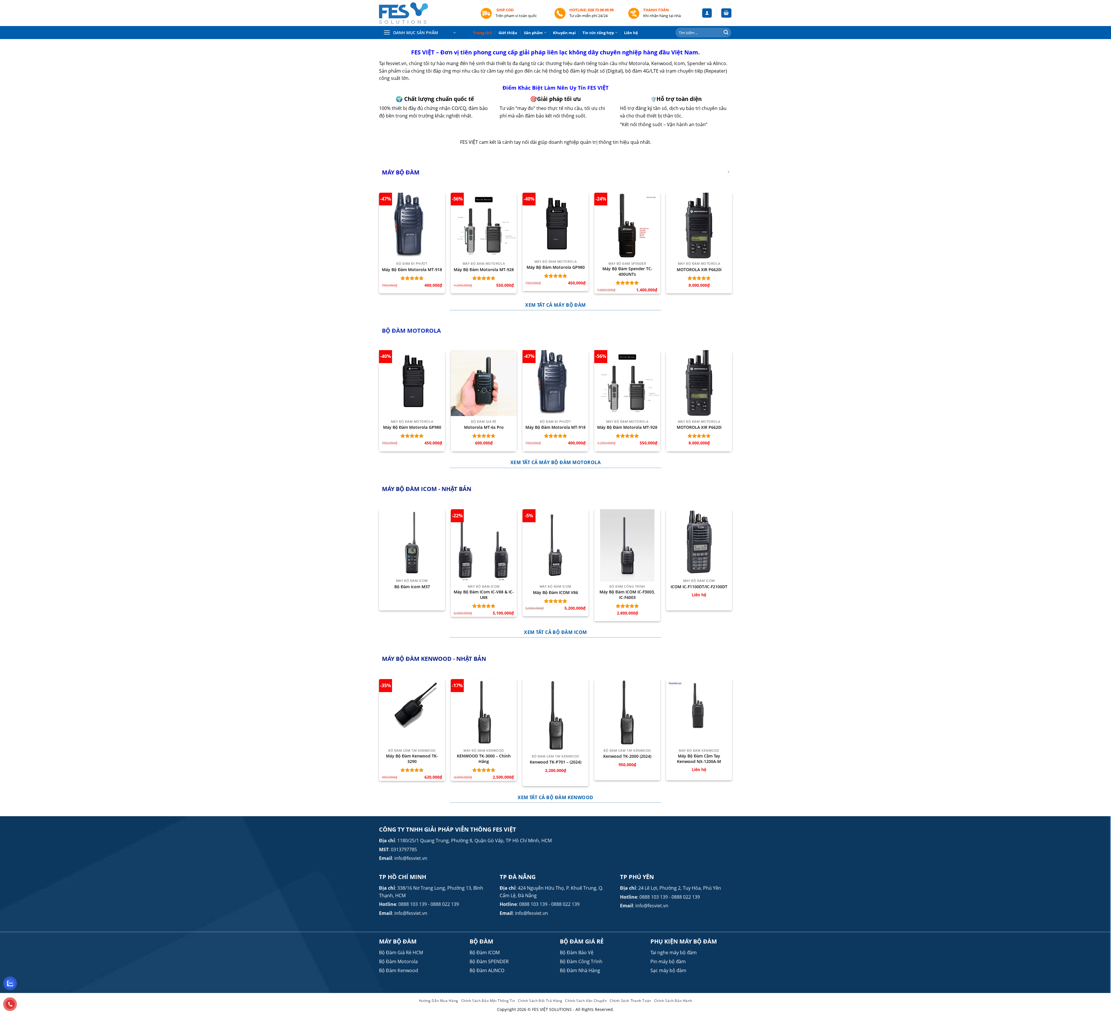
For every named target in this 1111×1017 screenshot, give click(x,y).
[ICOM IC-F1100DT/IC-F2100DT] (699, 542)
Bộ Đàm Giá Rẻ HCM (401, 952)
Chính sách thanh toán (630, 1000)
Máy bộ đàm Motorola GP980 (556, 267)
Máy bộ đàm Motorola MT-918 (412, 269)
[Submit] (726, 33)
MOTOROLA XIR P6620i (699, 269)
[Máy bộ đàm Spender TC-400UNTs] (627, 226)
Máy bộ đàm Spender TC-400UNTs (627, 271)
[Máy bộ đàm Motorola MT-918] (412, 226)
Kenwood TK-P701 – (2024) (555, 762)
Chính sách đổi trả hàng (540, 1000)
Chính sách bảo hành (673, 1000)
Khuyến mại (564, 32)
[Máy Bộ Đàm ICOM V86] (555, 545)
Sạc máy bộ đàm (668, 970)
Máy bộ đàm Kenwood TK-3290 (412, 758)
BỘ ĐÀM (481, 941)
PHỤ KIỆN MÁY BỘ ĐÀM (683, 941)
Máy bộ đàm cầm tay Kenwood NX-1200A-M (699, 758)
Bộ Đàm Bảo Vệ (576, 952)
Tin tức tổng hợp (598, 32)
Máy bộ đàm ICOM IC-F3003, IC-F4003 (627, 594)
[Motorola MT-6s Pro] (484, 383)
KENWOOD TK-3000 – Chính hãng (484, 758)
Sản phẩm (533, 32)
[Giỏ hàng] (726, 13)
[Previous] (379, 403)
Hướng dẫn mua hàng (438, 1000)
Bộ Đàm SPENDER (489, 961)
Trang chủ (482, 32)
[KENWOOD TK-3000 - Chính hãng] (484, 712)
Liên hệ (631, 32)
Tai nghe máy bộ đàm (673, 952)
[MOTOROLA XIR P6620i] (699, 226)
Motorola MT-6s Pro (484, 427)
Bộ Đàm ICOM (485, 952)
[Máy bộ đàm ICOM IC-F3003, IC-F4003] (627, 545)
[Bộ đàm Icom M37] (412, 542)
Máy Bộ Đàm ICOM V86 (555, 592)
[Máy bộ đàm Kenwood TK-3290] (412, 705)
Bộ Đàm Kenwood (398, 970)
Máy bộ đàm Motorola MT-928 (484, 269)
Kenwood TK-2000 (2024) (627, 756)
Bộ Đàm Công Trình (581, 961)
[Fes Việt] (425, 13)
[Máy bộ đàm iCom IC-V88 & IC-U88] (484, 545)
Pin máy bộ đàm (668, 961)
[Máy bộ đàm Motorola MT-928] (484, 226)
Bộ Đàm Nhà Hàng (580, 970)
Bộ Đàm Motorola (398, 961)
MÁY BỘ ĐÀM (398, 941)
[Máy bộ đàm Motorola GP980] (555, 225)
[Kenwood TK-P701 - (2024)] (555, 715)
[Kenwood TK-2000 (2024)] (627, 712)
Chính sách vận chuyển (586, 1000)
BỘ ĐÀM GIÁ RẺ (582, 941)
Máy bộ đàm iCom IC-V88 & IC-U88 (484, 594)
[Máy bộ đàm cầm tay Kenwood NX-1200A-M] (699, 707)
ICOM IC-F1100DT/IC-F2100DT (699, 586)
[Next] (731, 403)
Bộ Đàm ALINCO (487, 970)
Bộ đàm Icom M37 (412, 586)
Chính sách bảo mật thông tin (488, 1000)
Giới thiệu (508, 32)
